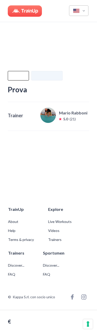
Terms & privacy (21, 240)
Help (12, 231)
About (13, 222)
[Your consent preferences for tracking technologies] (88, 324)
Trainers (55, 240)
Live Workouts (60, 222)
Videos (53, 231)
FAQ (11, 274)
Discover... (16, 265)
